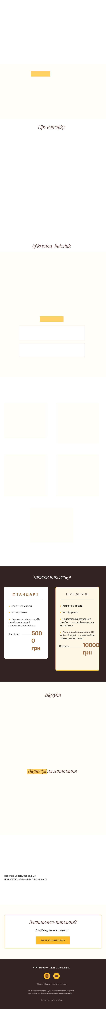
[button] (53, 940)
